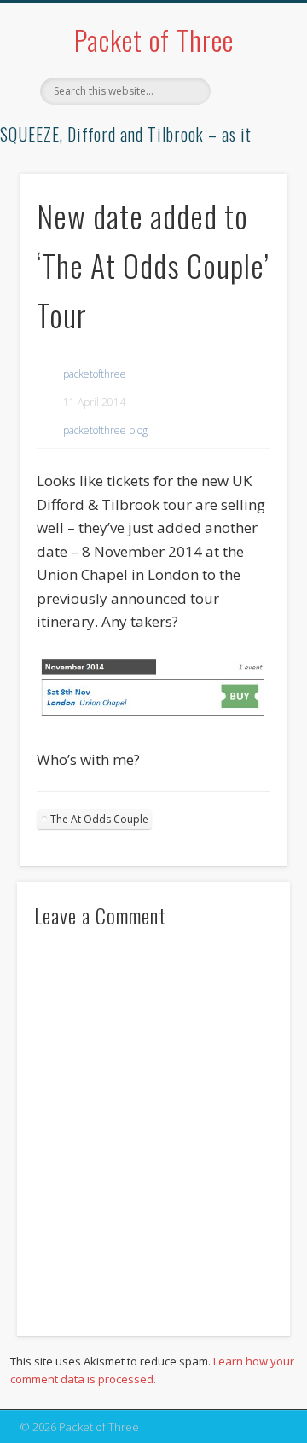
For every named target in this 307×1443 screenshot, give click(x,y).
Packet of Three (154, 40)
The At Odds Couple (99, 819)
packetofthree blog (105, 430)
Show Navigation (247, 152)
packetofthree (94, 374)
